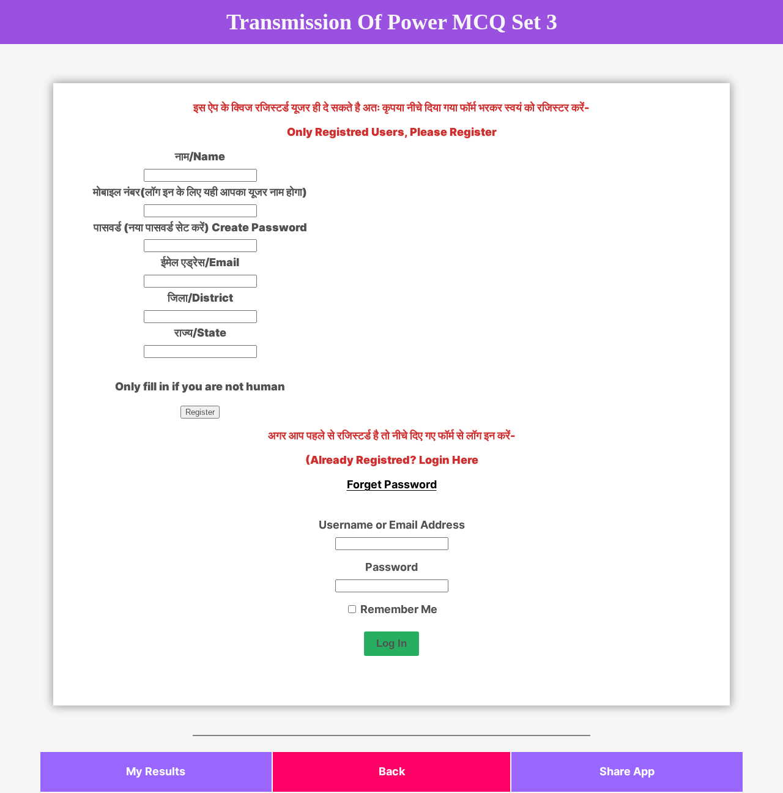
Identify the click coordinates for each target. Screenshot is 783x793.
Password (391, 566)
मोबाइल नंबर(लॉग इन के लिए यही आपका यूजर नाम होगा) (200, 191)
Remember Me (397, 609)
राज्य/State (200, 332)
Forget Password (392, 484)
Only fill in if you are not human (200, 386)
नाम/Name (200, 156)
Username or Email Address (392, 524)
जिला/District (200, 297)
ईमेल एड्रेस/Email (200, 262)
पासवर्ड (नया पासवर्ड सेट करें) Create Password (200, 227)
